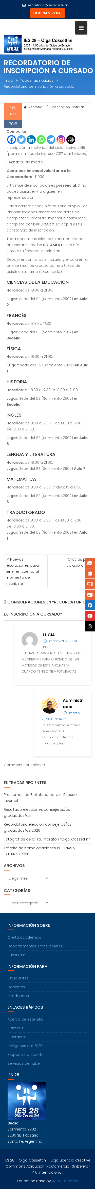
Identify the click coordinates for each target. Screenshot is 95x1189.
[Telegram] (51, 139)
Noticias (78, 107)
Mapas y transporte (26, 1054)
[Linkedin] (31, 139)
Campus (16, 1028)
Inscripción (61, 107)
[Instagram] (60, 139)
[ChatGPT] (70, 139)
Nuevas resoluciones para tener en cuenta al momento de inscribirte (22, 571)
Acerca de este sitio (26, 1019)
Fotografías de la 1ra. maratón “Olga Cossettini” (47, 839)
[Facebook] (11, 139)
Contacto (16, 1036)
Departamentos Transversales (35, 946)
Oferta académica (25, 937)
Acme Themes (65, 1180)
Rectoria (35, 107)
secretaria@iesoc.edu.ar (47, 5)
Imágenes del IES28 (25, 1045)
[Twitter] (21, 139)
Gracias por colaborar (78, 562)
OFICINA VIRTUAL (47, 13)
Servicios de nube (24, 1063)
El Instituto (17, 955)
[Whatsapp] (41, 139)
